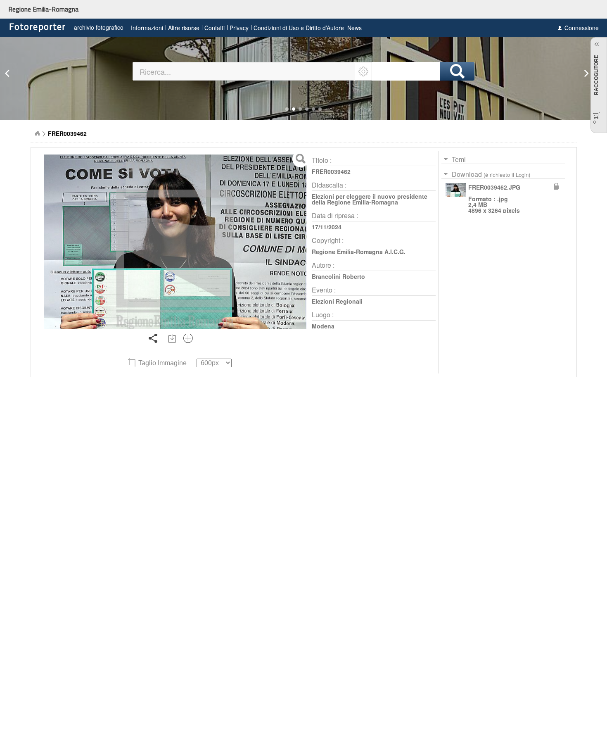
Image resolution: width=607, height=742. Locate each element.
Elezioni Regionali (337, 301)
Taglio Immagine (162, 362)
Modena (323, 326)
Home (37, 133)
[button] (287, 109)
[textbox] (244, 71)
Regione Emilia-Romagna (43, 9)
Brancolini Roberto (338, 276)
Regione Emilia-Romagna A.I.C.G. (358, 251)
